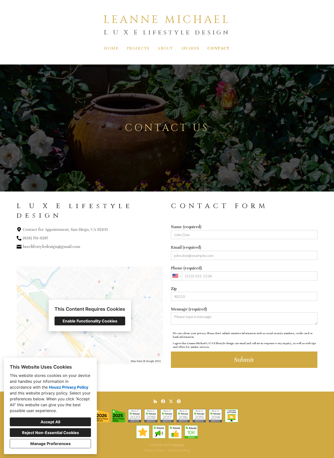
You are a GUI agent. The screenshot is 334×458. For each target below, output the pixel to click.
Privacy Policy (154, 450)
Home (111, 48)
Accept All (50, 421)
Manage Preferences (50, 443)
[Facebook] (27, 257)
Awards (190, 48)
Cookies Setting (179, 450)
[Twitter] (35, 257)
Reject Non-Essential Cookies (50, 432)
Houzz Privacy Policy (68, 387)
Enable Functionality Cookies (90, 321)
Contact (218, 48)
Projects (138, 48)
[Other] (179, 401)
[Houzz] (20, 257)
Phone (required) (186, 268)
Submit (244, 360)
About (165, 48)
